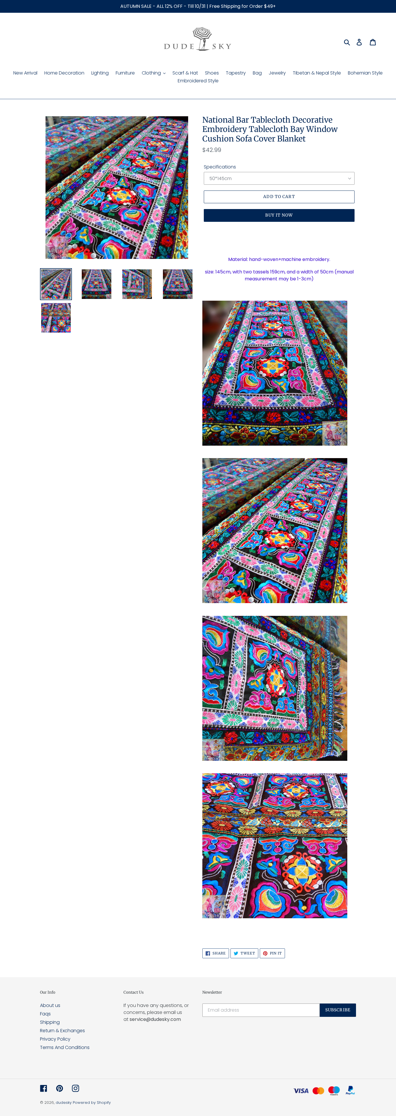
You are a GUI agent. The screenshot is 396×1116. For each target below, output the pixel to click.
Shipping (50, 1022)
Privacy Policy (55, 1039)
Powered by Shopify (92, 1102)
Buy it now (279, 215)
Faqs (45, 1013)
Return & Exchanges (62, 1030)
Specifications (220, 167)
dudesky (64, 1102)
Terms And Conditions (65, 1047)
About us (50, 1005)
